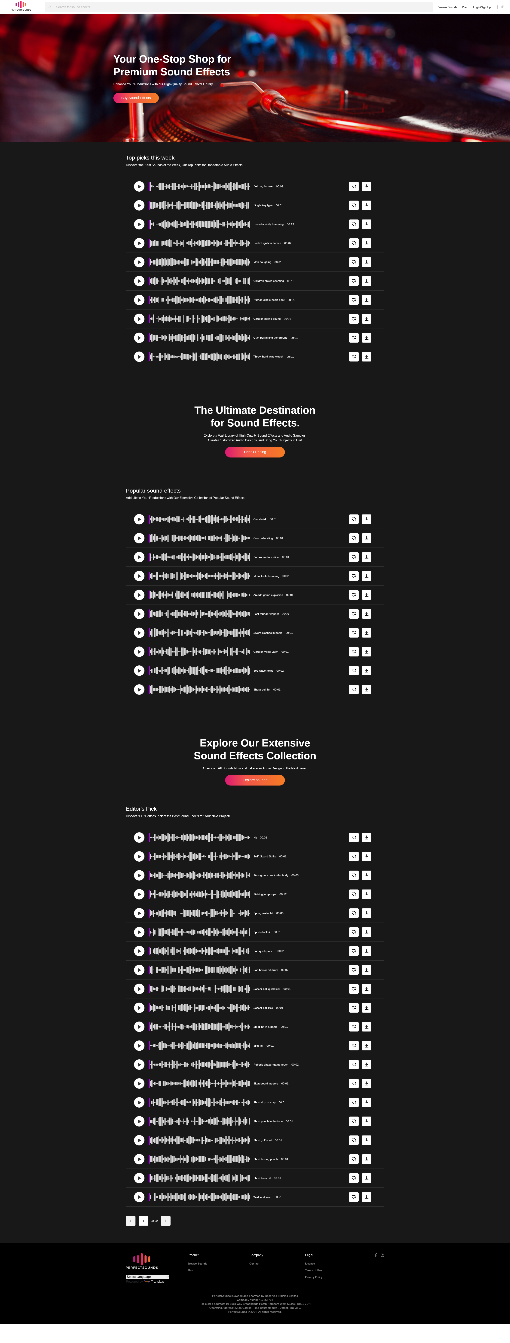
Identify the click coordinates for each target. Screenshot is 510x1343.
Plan (465, 7)
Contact (254, 1263)
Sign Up (486, 7)
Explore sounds (255, 780)
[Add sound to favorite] (354, 186)
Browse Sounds (447, 7)
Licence (310, 1263)
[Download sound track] (366, 186)
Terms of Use (313, 1270)
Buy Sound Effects (136, 98)
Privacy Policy (314, 1277)
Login (476, 7)
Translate (157, 1281)
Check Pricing (255, 452)
